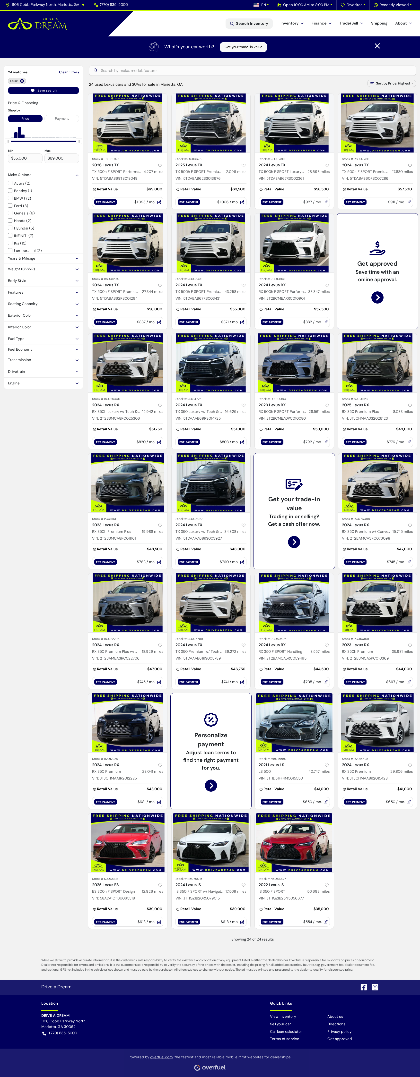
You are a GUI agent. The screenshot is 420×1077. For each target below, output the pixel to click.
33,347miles (319, 291)
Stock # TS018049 (105, 159)
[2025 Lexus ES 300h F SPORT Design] (127, 842)
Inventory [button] (289, 23)
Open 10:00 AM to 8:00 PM (306, 4)
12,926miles (152, 891)
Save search (46, 90)
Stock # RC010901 (272, 279)
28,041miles (152, 771)
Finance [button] (319, 23)
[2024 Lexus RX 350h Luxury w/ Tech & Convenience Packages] (127, 362)
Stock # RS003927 (189, 519)
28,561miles (319, 411)
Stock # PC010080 (272, 399)
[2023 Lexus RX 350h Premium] (377, 602)
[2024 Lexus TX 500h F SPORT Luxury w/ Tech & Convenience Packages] (294, 123)
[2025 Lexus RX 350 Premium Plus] (377, 362)
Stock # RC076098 (356, 519)
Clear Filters (69, 72)
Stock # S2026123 (355, 399)
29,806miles (401, 771)
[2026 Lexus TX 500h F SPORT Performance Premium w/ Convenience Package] (127, 123)
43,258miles (235, 291)
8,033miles (403, 411)
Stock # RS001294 (105, 279)
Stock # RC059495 (273, 639)
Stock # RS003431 (188, 279)
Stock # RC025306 (106, 399)
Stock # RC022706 (106, 639)
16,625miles (235, 411)
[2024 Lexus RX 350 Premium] (127, 722)
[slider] (8, 141)
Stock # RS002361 (272, 159)
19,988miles (152, 531)
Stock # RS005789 (189, 639)
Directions (336, 1024)
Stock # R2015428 (355, 759)
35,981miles (402, 651)
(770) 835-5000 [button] (114, 4)
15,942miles (152, 411)
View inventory (283, 1016)
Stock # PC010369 (355, 639)
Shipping (379, 23)
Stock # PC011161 (104, 519)
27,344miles (152, 291)
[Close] (377, 46)
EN (263, 4)
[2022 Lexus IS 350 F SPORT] (294, 842)
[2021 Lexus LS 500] (294, 722)
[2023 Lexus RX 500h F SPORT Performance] (294, 362)
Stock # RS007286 (355, 159)
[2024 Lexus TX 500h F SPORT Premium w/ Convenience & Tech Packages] (211, 242)
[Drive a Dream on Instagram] (373, 987)
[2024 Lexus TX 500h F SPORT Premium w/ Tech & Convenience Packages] (377, 123)
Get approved (339, 1038)
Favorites (354, 4)
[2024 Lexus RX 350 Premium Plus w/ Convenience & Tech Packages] (127, 602)
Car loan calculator (286, 1031)
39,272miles (235, 651)
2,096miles (236, 171)
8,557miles (320, 651)
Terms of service (284, 1038)
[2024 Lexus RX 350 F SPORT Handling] (294, 602)
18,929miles (152, 651)
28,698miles (318, 171)
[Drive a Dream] (38, 23)
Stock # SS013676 (188, 159)
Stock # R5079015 (188, 879)
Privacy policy (339, 1031)
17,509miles (236, 891)
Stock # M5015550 (272, 759)
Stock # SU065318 (105, 879)
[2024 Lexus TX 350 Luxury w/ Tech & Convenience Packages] (211, 362)
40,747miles (319, 771)
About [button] (401, 23)
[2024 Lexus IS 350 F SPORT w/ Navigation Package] (211, 842)
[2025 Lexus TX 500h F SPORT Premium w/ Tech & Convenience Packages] (211, 123)
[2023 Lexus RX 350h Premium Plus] (127, 482)
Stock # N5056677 (272, 879)
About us (335, 1016)
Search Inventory (252, 23)
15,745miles (403, 531)
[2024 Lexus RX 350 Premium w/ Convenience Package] (377, 482)
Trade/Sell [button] (349, 23)
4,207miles (153, 171)
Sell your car (280, 1024)
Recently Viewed (394, 4)
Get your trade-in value (243, 47)
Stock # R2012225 (105, 759)
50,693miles (318, 891)
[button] (47, 4)
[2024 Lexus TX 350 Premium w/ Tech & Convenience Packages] (211, 602)
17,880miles (402, 171)
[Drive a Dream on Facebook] (362, 987)
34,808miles (235, 531)
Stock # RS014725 (188, 399)
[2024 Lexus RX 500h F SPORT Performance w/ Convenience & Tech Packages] (294, 242)
